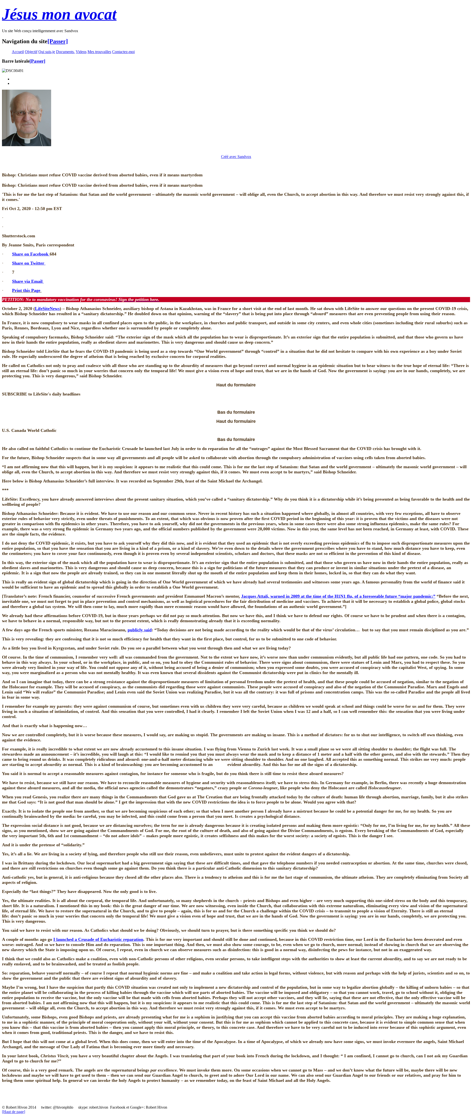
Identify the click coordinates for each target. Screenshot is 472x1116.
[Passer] (57, 41)
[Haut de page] (13, 1112)
